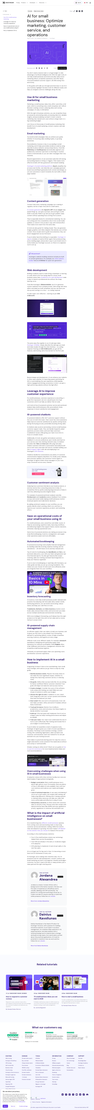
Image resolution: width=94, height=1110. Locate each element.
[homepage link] (8, 3)
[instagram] (69, 1094)
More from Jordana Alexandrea (40, 901)
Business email (9, 1067)
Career (68, 1063)
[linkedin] (62, 1094)
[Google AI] (42, 68)
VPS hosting (8, 1063)
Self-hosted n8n (10, 1065)
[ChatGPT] (36, 68)
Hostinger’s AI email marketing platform (39, 166)
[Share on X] (77, 11)
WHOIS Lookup (25, 1067)
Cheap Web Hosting (10, 1088)
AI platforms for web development (52, 277)
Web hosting (9, 1058)
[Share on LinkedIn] (82, 11)
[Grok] (44, 68)
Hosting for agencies (10, 1074)
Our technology (70, 1060)
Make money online (38, 11)
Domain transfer (26, 1072)
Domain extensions (26, 1074)
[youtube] (76, 1094)
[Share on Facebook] (79, 11)
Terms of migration (56, 1074)
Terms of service (36, 1102)
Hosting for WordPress (11, 1060)
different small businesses (50, 823)
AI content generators (34, 210)
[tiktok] (84, 1094)
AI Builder (38, 1058)
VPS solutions (39, 451)
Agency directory (56, 1070)
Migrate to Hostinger (41, 1084)
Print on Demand (40, 1072)
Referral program (56, 1067)
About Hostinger (71, 1058)
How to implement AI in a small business (10, 31)
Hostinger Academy (83, 1063)
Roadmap (54, 1072)
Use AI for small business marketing (10, 18)
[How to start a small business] (75, 982)
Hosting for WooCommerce (12, 1072)
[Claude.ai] (39, 68)
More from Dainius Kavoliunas (39, 945)
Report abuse (81, 1067)
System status (55, 1077)
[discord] (87, 1094)
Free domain (25, 1065)
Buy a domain (25, 1060)
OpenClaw (8, 1081)
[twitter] (73, 1094)
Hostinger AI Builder (33, 345)
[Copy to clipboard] (74, 11)
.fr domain (24, 1077)
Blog (68, 1065)
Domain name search (27, 1058)
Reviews (54, 1060)
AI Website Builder (40, 1063)
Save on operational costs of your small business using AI (11, 27)
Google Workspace (10, 1086)
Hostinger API (39, 1086)
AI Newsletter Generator (41, 1079)
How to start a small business (72, 997)
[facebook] (66, 1094)
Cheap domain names (27, 1063)
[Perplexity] (47, 68)
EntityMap (54, 1084)
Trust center (55, 1079)
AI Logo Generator (40, 1081)
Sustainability (70, 1070)
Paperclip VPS (9, 1084)
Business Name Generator (42, 1077)
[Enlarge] (65, 181)
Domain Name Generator (42, 1070)
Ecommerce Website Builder (42, 1065)
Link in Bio (38, 1074)
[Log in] (90, 3)
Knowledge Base (82, 1060)
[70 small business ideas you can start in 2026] (47, 982)
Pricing (18, 2)
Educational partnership (58, 1065)
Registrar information (46, 1102)
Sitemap (54, 1081)
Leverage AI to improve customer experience (10, 22)
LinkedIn (52, 896)
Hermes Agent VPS (10, 1079)
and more (43, 1098)
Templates (38, 1067)
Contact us (81, 1065)
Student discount (71, 1067)
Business (24, 993)
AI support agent (35, 449)
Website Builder (39, 1060)
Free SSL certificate (26, 1070)
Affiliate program (56, 1063)
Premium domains (26, 1079)
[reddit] (80, 1094)
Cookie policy (21, 1101)
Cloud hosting (9, 1070)
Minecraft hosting (10, 1077)
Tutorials (30, 11)
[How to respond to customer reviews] (19, 982)
